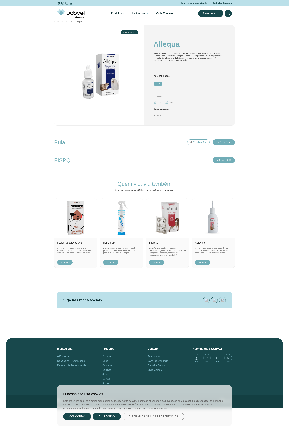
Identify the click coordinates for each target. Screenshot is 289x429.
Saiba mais (65, 262)
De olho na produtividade (194, 3)
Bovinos (106, 356)
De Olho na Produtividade (71, 361)
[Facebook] (214, 300)
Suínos (106, 383)
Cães (105, 361)
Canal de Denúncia (158, 361)
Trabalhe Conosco (222, 3)
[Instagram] (222, 300)
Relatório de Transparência (71, 365)
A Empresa (63, 356)
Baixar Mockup (130, 32)
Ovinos (106, 379)
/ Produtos (64, 22)
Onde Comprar (164, 13)
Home (56, 22)
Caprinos (107, 365)
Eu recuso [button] (107, 416)
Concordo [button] (77, 416)
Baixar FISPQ (225, 160)
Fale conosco (210, 13)
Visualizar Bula (199, 142)
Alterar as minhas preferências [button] (153, 416)
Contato (153, 348)
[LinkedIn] (206, 300)
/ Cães (71, 22)
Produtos (116, 13)
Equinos (106, 370)
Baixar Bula (225, 142)
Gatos (105, 374)
